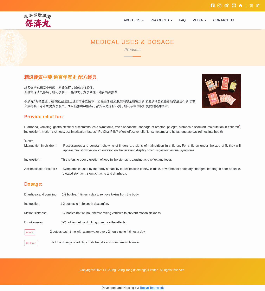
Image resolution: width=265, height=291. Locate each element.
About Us (132, 20)
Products (160, 20)
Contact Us (223, 20)
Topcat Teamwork (152, 287)
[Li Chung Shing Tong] (38, 20)
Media (197, 20)
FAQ (182, 20)
